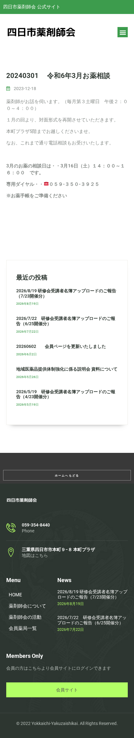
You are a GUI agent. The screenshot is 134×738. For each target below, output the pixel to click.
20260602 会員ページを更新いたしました (61, 346)
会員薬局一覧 (23, 628)
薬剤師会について (27, 606)
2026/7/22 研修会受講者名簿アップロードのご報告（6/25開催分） (92, 620)
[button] (122, 32)
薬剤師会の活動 (25, 617)
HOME (15, 595)
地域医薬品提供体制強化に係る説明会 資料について (66, 369)
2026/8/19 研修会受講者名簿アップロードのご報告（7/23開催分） (92, 594)
